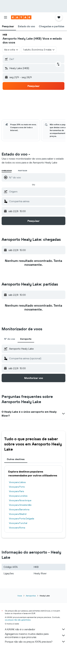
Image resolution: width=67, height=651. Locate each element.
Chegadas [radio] (7, 171)
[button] (5, 17)
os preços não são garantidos (18, 620)
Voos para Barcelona (19, 509)
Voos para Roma (17, 527)
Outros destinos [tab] (16, 459)
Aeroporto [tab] (25, 338)
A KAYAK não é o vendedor (20, 629)
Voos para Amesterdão (20, 504)
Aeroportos (31, 595)
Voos (19, 595)
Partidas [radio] (22, 171)
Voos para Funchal (18, 523)
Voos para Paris (16, 491)
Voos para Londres (18, 495)
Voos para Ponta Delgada (21, 518)
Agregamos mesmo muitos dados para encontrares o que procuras (26, 635)
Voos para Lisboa (17, 482)
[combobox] (36, 191)
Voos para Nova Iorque (20, 500)
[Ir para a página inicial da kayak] (21, 17)
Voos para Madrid (17, 514)
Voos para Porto (17, 486)
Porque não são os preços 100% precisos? (28, 641)
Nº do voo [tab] (9, 338)
